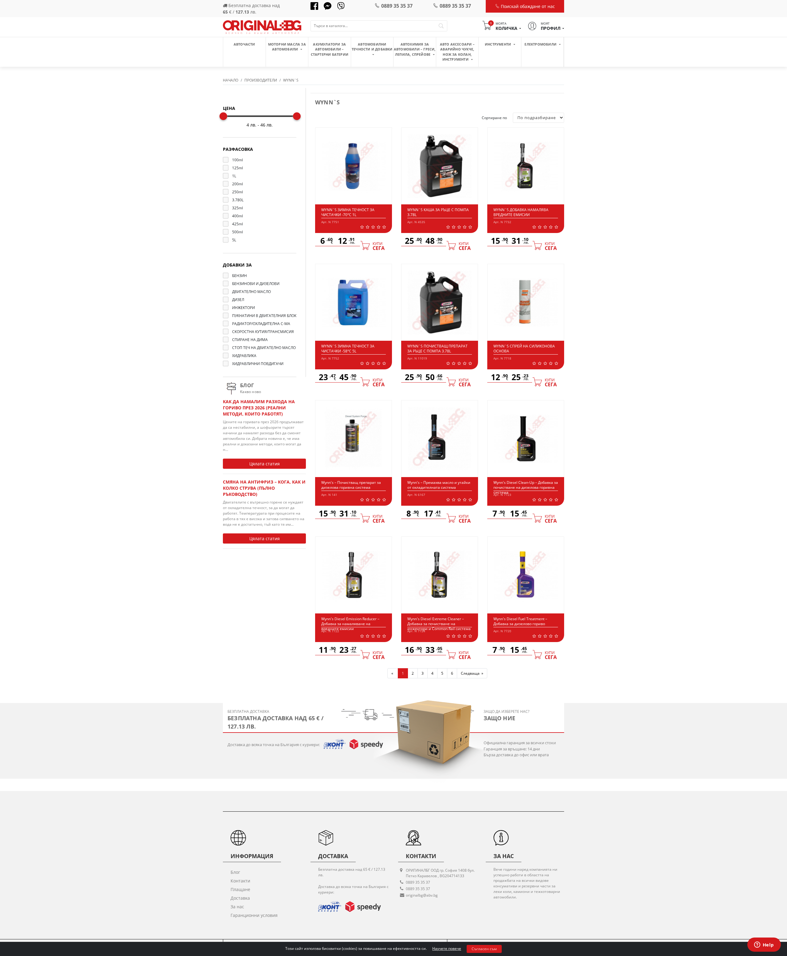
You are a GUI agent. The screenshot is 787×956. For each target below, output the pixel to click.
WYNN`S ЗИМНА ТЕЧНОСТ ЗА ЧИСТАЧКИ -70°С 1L (347, 212)
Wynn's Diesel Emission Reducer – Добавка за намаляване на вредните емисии (350, 623)
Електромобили (540, 44)
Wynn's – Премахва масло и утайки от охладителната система (438, 485)
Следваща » (472, 673)
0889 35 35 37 (397, 5)
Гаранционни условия (254, 915)
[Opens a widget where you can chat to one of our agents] (764, 945)
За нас (237, 907)
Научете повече (446, 948)
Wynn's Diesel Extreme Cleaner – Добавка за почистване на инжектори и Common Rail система (439, 623)
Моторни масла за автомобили (287, 47)
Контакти (240, 881)
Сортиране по (494, 117)
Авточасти (244, 44)
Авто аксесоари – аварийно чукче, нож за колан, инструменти (457, 52)
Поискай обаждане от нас (527, 6)
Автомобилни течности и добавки (372, 47)
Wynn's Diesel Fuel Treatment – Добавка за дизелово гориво (520, 621)
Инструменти (498, 44)
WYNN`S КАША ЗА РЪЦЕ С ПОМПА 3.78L (438, 212)
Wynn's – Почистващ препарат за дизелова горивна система (351, 485)
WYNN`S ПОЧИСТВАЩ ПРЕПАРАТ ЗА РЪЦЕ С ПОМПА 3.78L (437, 348)
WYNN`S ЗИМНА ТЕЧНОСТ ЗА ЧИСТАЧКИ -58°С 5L (347, 348)
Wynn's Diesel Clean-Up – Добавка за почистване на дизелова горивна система (525, 487)
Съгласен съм (484, 948)
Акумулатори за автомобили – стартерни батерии (329, 49)
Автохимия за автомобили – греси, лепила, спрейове (415, 49)
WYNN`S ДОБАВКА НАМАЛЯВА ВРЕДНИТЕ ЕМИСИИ (520, 212)
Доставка (240, 898)
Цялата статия (264, 464)
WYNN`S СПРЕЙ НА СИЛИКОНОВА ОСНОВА (524, 348)
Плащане (240, 889)
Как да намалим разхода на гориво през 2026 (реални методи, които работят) (259, 408)
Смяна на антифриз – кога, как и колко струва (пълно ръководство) (264, 488)
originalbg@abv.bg (422, 895)
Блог (235, 872)
